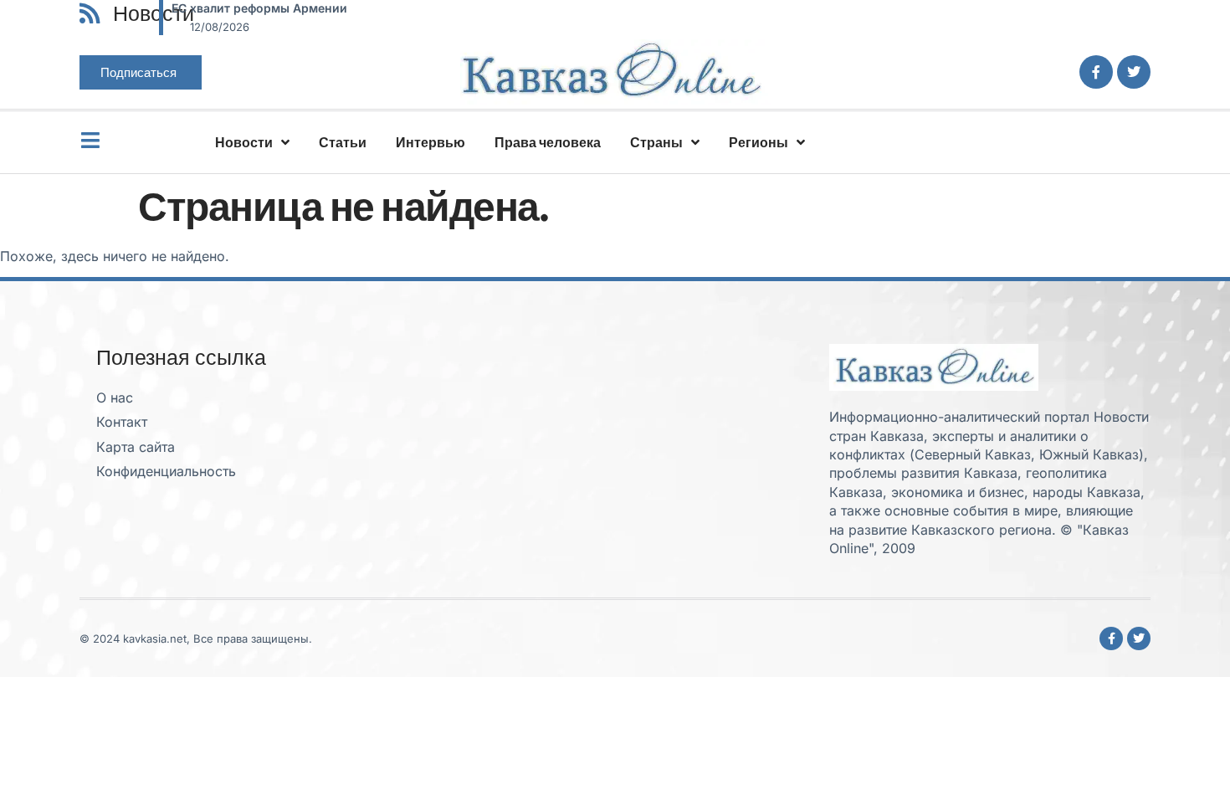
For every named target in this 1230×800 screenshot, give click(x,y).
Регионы (758, 142)
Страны (656, 142)
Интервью (430, 142)
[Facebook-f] (1096, 72)
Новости (244, 142)
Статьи (342, 142)
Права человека (548, 142)
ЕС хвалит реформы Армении (259, 8)
